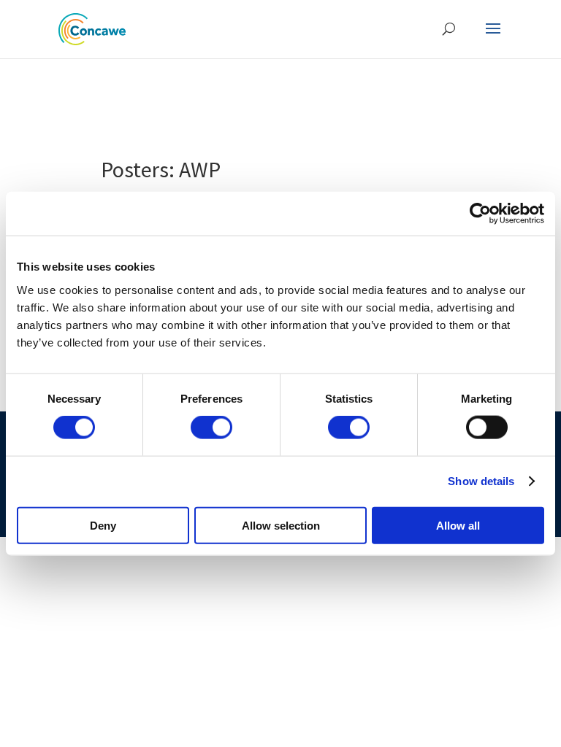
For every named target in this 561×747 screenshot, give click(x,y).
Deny (103, 525)
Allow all (458, 525)
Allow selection (281, 525)
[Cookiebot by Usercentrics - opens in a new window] (480, 214)
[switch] (211, 427)
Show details (481, 481)
